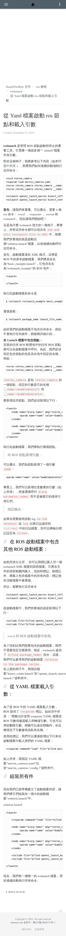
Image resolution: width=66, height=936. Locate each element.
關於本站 (26, 929)
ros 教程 (41, 87)
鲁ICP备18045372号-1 (44, 922)
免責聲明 (39, 929)
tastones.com (17, 922)
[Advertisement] (33, 43)
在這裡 (20, 562)
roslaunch (16, 91)
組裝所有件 (22, 776)
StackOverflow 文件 (18, 87)
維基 (51, 711)
